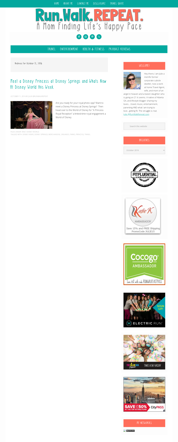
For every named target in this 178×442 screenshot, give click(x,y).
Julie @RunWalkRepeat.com (136, 114)
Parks (72, 134)
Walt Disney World (30, 132)
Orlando (65, 134)
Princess (80, 134)
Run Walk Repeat (89, 19)
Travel (87, 134)
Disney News (28, 134)
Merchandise (54, 134)
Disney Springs (41, 134)
